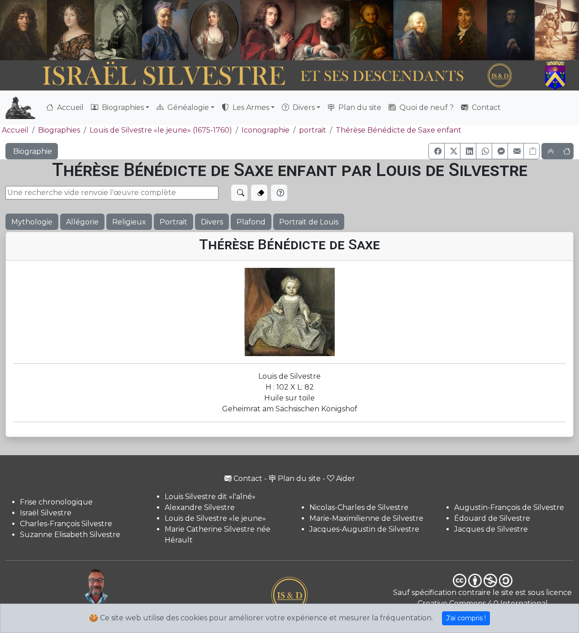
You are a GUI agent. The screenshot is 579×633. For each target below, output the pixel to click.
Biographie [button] (31, 151)
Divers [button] (303, 107)
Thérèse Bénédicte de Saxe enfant (398, 130)
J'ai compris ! (466, 618)
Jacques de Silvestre (491, 529)
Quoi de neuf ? (426, 107)
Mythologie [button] (31, 222)
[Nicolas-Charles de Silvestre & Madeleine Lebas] (295, 30)
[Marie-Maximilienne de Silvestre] (371, 30)
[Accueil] (267, 75)
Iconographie (266, 130)
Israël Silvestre (45, 513)
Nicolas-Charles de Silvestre (358, 507)
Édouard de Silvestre (492, 518)
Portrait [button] (173, 222)
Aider (345, 478)
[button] (436, 151)
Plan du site (359, 107)
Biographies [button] (122, 107)
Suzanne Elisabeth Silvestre (70, 534)
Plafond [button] (251, 222)
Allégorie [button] (82, 222)
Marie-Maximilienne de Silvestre (366, 518)
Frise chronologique (56, 502)
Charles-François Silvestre (66, 523)
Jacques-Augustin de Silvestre (364, 529)
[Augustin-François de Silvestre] (465, 30)
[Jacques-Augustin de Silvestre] (417, 30)
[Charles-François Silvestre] (118, 30)
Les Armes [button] (250, 107)
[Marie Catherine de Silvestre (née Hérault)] (213, 30)
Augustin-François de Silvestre (509, 507)
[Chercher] (239, 193)
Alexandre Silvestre (200, 507)
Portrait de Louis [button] (308, 222)
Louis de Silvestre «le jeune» (215, 518)
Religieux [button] (129, 222)
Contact (485, 107)
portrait (312, 130)
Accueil (69, 107)
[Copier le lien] (531, 151)
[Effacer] (259, 193)
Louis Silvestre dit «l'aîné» (210, 496)
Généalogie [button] (187, 107)
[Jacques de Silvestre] (556, 30)
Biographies (59, 130)
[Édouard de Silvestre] (511, 30)
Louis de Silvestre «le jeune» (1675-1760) (161, 130)
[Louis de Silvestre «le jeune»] (165, 30)
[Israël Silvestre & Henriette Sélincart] (47, 31)
